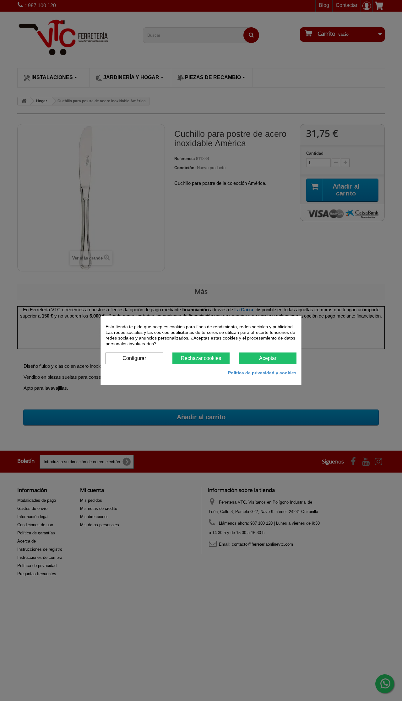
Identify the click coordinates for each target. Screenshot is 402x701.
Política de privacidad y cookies (262, 372)
